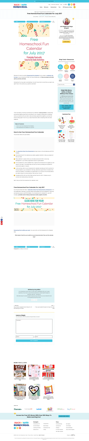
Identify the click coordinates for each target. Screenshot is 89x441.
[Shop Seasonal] (66, 68)
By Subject (68, 423)
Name (18, 336)
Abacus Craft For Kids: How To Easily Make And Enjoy (48, 398)
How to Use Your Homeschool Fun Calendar (25, 125)
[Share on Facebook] (2, 220)
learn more (66, 41)
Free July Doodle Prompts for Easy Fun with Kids (44, 307)
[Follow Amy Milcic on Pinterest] (36, 300)
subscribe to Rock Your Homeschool (25, 151)
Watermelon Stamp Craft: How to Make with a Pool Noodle (61, 140)
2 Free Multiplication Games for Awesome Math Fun (48, 379)
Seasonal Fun (35, 429)
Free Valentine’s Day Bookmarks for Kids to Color (34, 379)
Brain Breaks (45, 425)
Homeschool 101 (36, 423)
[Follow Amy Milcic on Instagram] (34, 300)
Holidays (57, 427)
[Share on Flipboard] (2, 224)
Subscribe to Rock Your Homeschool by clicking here (40, 189)
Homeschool (45, 423)
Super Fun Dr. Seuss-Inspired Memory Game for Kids (20, 379)
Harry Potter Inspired (70, 429)
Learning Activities (37, 427)
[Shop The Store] (72, 78)
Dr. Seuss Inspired (59, 429)
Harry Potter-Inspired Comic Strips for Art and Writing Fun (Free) (23, 307)
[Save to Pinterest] (2, 222)
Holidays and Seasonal (24, 248)
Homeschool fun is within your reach (22, 230)
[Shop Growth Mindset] (60, 78)
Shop (61, 4)
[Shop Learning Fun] (72, 68)
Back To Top (41, 435)
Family (44, 429)
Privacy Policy (30, 435)
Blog (49, 4)
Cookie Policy (35, 435)
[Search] (74, 85)
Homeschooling (59, 423)
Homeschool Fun (46, 427)
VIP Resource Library (67, 7)
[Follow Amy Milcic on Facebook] (32, 300)
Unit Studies (68, 425)
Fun (38, 11)
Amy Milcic (36, 16)
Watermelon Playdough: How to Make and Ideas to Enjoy (71, 127)
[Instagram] (72, 4)
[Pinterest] (74, 4)
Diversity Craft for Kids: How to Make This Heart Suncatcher (34, 398)
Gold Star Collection (55, 4)
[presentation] (20, 371)
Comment (18, 320)
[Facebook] (69, 4)
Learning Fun (58, 425)
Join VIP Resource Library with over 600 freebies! (44, 1)
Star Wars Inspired (59, 431)
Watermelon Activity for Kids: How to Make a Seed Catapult (61, 127)
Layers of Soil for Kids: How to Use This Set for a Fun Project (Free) (20, 398)
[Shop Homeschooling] (60, 68)
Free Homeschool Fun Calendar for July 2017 (25, 127)
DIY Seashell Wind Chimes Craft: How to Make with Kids (71, 140)
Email (36, 336)
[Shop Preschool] (66, 78)
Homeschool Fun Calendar (33, 75)
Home (41, 7)
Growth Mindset (36, 425)
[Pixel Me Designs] (73, 435)
